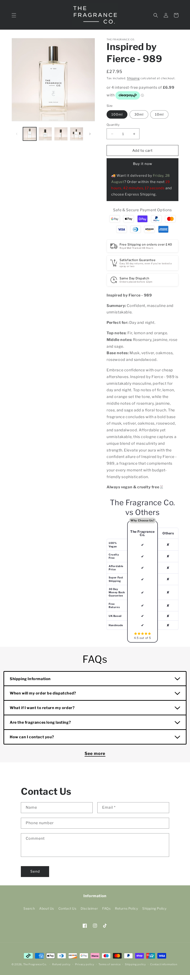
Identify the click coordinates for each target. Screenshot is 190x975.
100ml (117, 114)
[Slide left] (17, 134)
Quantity (113, 124)
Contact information (163, 964)
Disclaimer (89, 908)
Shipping (133, 78)
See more (95, 753)
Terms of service (109, 964)
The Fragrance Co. (35, 964)
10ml (159, 114)
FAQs (106, 908)
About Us (46, 908)
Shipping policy (135, 964)
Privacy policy (84, 964)
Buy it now (142, 164)
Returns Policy (126, 908)
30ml (138, 114)
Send (35, 871)
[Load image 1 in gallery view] (29, 134)
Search (29, 908)
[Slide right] (90, 134)
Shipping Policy (154, 908)
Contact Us (67, 908)
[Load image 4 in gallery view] (76, 134)
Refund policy (61, 964)
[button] (14, 15)
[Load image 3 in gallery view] (61, 134)
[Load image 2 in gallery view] (45, 134)
